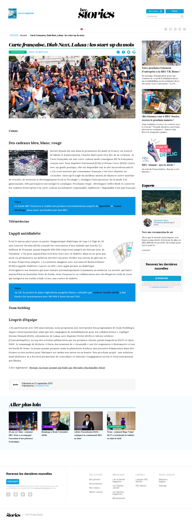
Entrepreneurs (17, 52)
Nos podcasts (95, 483)
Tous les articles (38, 52)
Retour (14, 35)
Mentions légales (163, 480)
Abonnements (118, 498)
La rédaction (41, 386)
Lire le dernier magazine (118, 480)
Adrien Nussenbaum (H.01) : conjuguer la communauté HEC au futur (88, 435)
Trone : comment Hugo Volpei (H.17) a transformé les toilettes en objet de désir (120, 435)
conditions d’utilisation (160, 287)
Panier (175, 11)
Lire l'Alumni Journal (117, 487)
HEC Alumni (141, 486)
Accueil (23, 35)
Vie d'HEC (15, 427)
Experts (148, 185)
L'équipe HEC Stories (142, 480)
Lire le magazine (26, 13)
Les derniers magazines (118, 493)
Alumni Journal (96, 492)
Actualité (49, 427)
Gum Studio (37, 514)
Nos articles (94, 479)
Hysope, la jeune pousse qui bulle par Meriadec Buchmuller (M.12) (67, 367)
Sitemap (162, 486)
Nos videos (94, 488)
